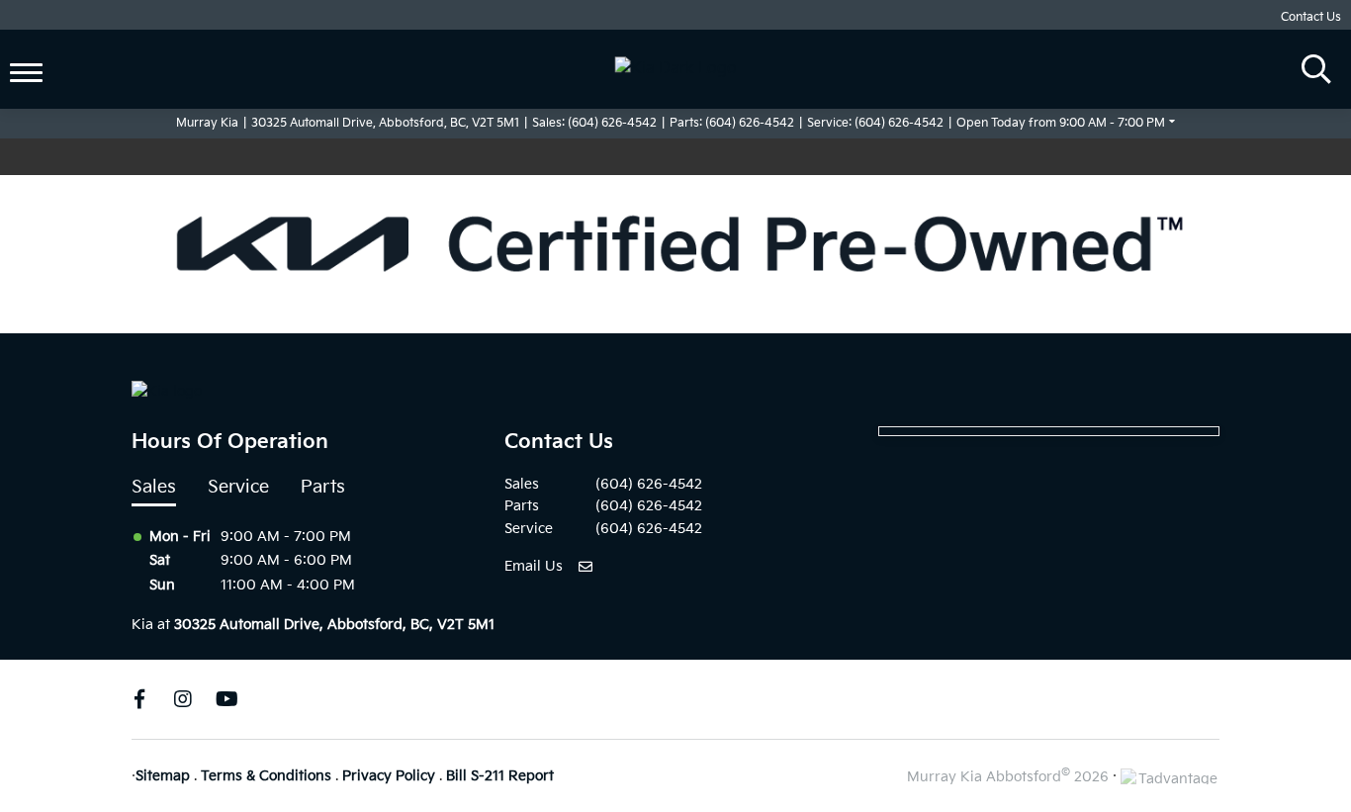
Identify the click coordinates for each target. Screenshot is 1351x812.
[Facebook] (139, 699)
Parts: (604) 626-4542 (732, 123)
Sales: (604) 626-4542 (594, 123)
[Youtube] (226, 699)
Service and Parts (95, 39)
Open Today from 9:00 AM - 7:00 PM (1060, 123)
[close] (904, 157)
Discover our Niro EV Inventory (798, 156)
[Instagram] (183, 699)
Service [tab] (238, 487)
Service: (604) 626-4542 (875, 123)
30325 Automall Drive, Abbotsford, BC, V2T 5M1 (385, 123)
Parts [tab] (323, 487)
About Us (65, 85)
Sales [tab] (154, 487)
